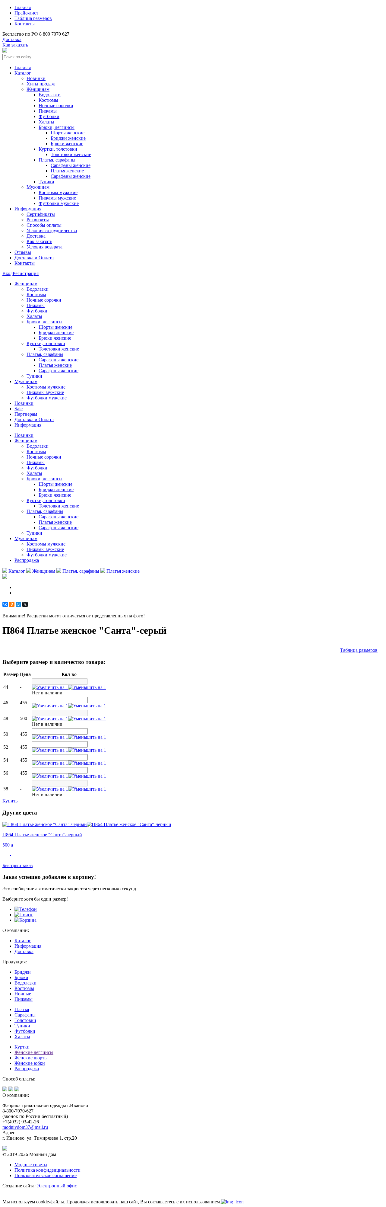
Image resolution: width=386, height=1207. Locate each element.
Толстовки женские (71, 154)
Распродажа (26, 560)
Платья (21, 1009)
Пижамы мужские (57, 197)
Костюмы (48, 100)
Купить (9, 800)
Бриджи (22, 972)
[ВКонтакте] (5, 604)
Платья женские (67, 170)
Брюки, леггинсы (56, 127)
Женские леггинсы (33, 1052)
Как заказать (15, 44)
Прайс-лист (26, 12)
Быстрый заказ (17, 865)
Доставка (11, 39)
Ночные (22, 993)
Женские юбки (29, 1063)
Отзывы (22, 252)
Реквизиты (38, 219)
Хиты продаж (41, 83)
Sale (18, 408)
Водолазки (50, 94)
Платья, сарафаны (57, 159)
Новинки (36, 78)
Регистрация (26, 273)
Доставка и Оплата (34, 257)
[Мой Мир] (18, 604)
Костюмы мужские (58, 192)
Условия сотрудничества (52, 230)
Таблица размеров (33, 18)
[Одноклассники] (11, 604)
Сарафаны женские (70, 165)
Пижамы (48, 111)
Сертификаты (41, 214)
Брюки (21, 977)
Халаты (46, 121)
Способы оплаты (44, 225)
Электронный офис (57, 1185)
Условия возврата (44, 246)
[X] (25, 604)
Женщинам (43, 571)
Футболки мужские (59, 203)
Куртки (22, 1046)
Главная (22, 7)
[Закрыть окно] (232, 1201)
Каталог (22, 72)
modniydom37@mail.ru (25, 1127)
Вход (7, 273)
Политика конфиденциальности (47, 1170)
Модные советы (30, 1164)
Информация (27, 208)
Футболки (49, 116)
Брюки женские (67, 143)
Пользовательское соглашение (45, 1175)
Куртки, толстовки (58, 149)
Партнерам (25, 414)
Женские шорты (31, 1057)
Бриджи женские (68, 138)
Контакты (24, 23)
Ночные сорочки (56, 105)
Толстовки (25, 1020)
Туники (46, 181)
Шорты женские (67, 132)
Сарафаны (25, 1014)
